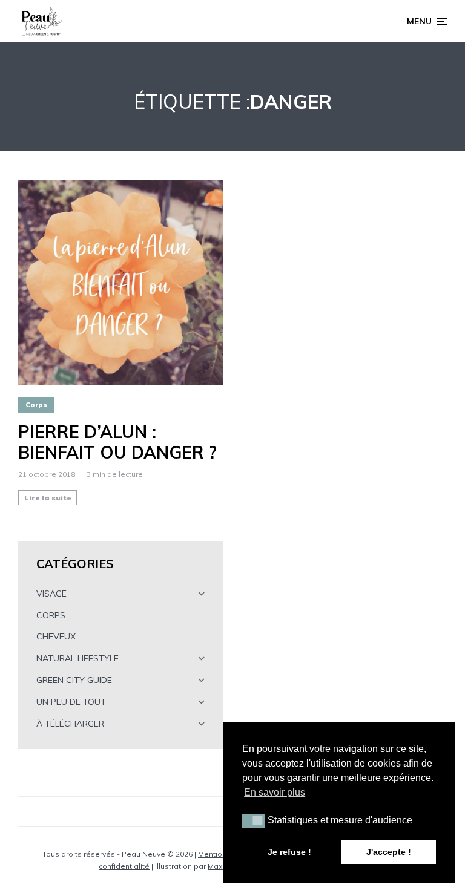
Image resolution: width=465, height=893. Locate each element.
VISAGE (51, 593)
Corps (36, 405)
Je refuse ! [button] (289, 852)
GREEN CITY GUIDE (74, 680)
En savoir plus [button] (274, 792)
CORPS (50, 615)
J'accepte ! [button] (388, 852)
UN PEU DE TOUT (71, 701)
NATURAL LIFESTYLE (77, 658)
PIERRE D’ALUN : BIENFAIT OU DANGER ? (117, 442)
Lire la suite (47, 497)
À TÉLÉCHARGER (70, 723)
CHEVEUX (56, 636)
